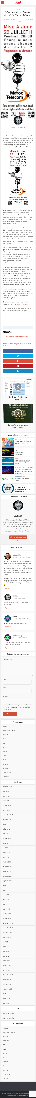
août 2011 (6, 994)
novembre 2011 (8, 979)
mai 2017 (6, 796)
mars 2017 (6, 801)
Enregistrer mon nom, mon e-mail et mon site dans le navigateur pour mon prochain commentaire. (17, 707)
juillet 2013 (6, 890)
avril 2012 (6, 956)
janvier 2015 (7, 838)
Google (14, 531)
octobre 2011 (7, 984)
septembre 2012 (8, 937)
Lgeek (17, 344)
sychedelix (17, 555)
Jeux (16, 440)
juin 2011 (6, 1003)
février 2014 (7, 862)
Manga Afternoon (8, 1013)
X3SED (20, 19)
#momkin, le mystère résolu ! (22, 479)
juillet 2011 (6, 998)
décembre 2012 (8, 923)
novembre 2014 (8, 843)
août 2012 (6, 942)
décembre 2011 (8, 975)
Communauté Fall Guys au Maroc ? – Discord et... (23, 442)
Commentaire (7, 660)
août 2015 (6, 824)
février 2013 (7, 914)
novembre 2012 (8, 928)
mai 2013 (6, 900)
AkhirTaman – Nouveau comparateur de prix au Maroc (22, 461)
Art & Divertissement (21, 467)
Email (5, 688)
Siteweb (5, 696)
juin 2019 (6, 791)
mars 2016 (6, 810)
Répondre (8, 588)
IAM (12, 344)
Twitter (21, 531)
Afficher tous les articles (18, 537)
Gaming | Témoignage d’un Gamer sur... (23, 472)
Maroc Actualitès (8, 1018)
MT (5, 346)
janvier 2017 (7, 805)
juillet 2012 (6, 947)
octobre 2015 (7, 820)
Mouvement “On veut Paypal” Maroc (18, 336)
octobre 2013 (7, 876)
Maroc (18, 10)
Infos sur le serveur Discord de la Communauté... (21, 452)
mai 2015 (6, 834)
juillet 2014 (6, 852)
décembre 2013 (8, 867)
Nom (5, 679)
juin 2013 (6, 895)
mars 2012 (6, 961)
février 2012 (7, 965)
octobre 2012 (7, 932)
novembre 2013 (8, 871)
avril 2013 (6, 904)
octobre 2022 (7, 787)
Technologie (27, 469)
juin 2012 (6, 951)
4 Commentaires (29, 19)
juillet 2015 (6, 829)
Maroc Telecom (26, 344)
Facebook (28, 531)
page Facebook (23, 304)
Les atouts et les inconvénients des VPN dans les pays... (22, 489)
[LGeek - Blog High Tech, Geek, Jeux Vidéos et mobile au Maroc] (18, 2)
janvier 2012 (7, 970)
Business (30, 467)
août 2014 (6, 848)
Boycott (6, 344)
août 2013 (6, 885)
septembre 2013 (8, 881)
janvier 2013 (7, 918)
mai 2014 (6, 857)
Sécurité (22, 486)
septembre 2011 (8, 989)
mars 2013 (6, 909)
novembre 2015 (8, 815)
